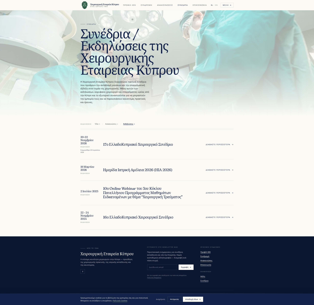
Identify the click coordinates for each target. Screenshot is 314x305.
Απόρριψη (174, 299)
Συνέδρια (204, 280)
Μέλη (202, 276)
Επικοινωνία (205, 265)
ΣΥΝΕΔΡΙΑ (183, 5)
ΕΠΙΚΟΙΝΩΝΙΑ (200, 5)
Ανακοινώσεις (206, 260)
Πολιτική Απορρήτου (154, 277)
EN (216, 5)
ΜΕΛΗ (227, 5)
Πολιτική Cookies (120, 300)
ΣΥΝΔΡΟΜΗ (146, 5)
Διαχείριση (160, 299)
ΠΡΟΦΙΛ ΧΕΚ (129, 5)
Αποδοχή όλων (193, 299)
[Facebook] (82, 271)
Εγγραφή (186, 267)
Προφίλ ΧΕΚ (205, 252)
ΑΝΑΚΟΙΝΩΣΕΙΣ (165, 5)
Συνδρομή (204, 256)
